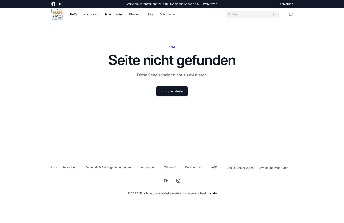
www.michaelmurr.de (202, 193)
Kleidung (135, 14)
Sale (150, 14)
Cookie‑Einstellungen (240, 167)
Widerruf (170, 167)
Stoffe (73, 14)
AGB (214, 167)
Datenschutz (193, 167)
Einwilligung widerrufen (273, 167)
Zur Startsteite (172, 91)
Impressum (147, 167)
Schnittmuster (113, 14)
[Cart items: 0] (290, 14)
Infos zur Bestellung (64, 167)
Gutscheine (167, 14)
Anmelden (286, 4)
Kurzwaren (91, 14)
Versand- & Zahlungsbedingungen (108, 167)
